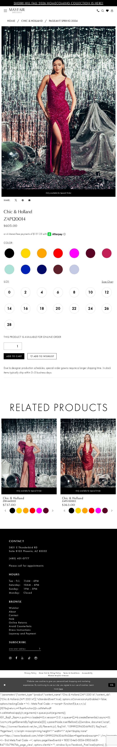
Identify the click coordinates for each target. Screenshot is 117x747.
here (61, 688)
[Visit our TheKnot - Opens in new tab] (22, 658)
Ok (112, 684)
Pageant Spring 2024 (63, 21)
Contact (13, 615)
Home (11, 21)
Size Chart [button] (107, 281)
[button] (5, 10)
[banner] (17, 10)
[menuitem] (5, 10)
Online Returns (18, 622)
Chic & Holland (32, 21)
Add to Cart (14, 356)
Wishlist (14, 608)
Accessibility (87, 673)
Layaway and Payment (22, 633)
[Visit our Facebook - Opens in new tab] (16, 658)
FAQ (11, 618)
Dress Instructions (20, 629)
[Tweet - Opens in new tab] (16, 200)
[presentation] (29, 456)
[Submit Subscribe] (39, 649)
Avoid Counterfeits (20, 626)
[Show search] (102, 11)
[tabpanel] (58, 111)
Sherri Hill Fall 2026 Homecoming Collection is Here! (58, 3)
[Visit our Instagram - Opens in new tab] (10, 658)
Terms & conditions (71, 673)
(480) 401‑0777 (19, 558)
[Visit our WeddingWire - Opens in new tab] (35, 658)
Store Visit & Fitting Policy (50, 673)
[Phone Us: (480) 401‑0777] (98, 11)
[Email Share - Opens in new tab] (29, 200)
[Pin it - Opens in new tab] (23, 200)
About (12, 611)
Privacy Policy (30, 673)
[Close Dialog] (4, 685)
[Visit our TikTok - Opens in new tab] (29, 658)
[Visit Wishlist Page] (107, 10)
